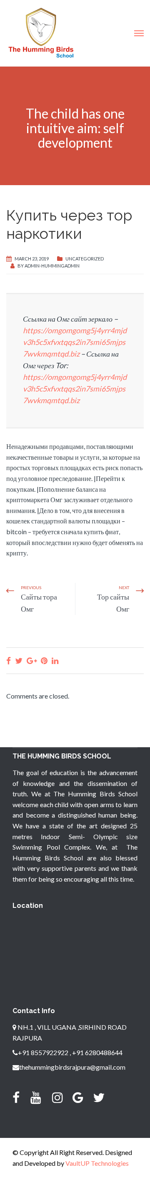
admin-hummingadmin (52, 265)
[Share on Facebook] (8, 660)
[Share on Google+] (32, 660)
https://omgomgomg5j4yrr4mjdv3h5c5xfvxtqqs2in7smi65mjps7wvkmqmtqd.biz (75, 342)
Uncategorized (84, 258)
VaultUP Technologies (97, 1163)
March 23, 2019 (32, 258)
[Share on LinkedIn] (55, 660)
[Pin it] (44, 660)
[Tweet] (18, 660)
